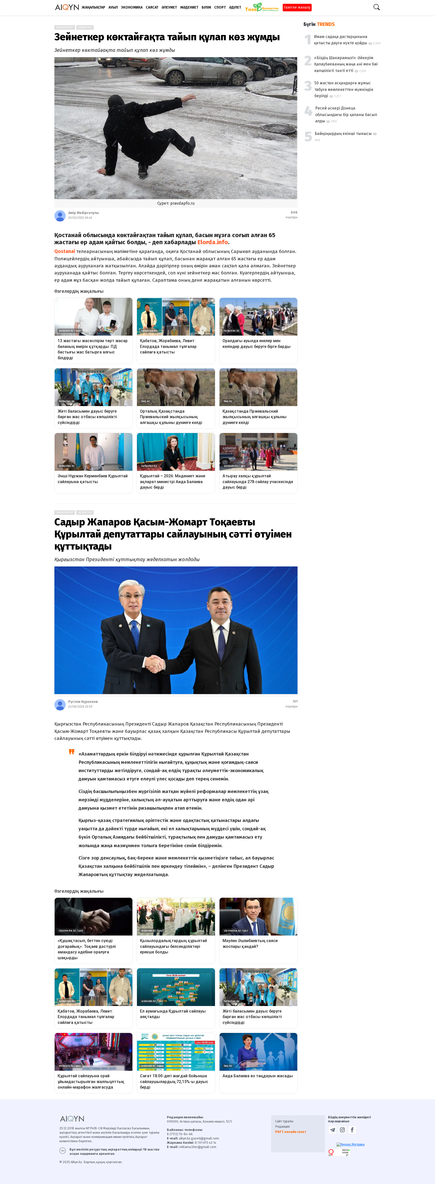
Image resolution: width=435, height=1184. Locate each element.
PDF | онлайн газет (290, 1132)
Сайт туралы (284, 1121)
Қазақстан (85, 27)
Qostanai (64, 251)
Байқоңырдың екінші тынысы (343, 133)
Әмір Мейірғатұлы (83, 213)
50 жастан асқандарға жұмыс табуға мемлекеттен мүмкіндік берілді (343, 89)
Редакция (282, 1126)
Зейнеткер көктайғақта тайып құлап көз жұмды (167, 37)
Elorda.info (212, 242)
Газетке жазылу (297, 7)
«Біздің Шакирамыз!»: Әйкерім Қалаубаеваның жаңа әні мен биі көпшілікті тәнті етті (346, 64)
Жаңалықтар (64, 27)
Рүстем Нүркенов (83, 702)
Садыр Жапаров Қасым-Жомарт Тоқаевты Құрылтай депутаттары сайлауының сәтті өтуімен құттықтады (173, 534)
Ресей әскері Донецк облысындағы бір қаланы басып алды (346, 114)
